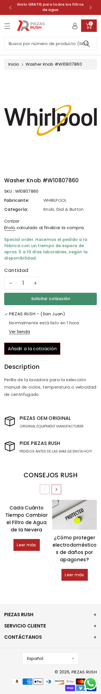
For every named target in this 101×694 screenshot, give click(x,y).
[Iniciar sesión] (75, 25)
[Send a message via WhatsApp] (90, 683)
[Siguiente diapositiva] (90, 7)
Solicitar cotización (50, 298)
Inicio (13, 64)
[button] (9, 26)
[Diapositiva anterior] (10, 7)
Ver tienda (19, 331)
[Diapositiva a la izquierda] (44, 489)
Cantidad (16, 270)
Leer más (26, 545)
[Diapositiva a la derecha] (56, 489)
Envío (9, 227)
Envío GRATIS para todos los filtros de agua (50, 7)
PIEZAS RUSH (84, 672)
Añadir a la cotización (32, 348)
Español (35, 658)
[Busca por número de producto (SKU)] (87, 43)
